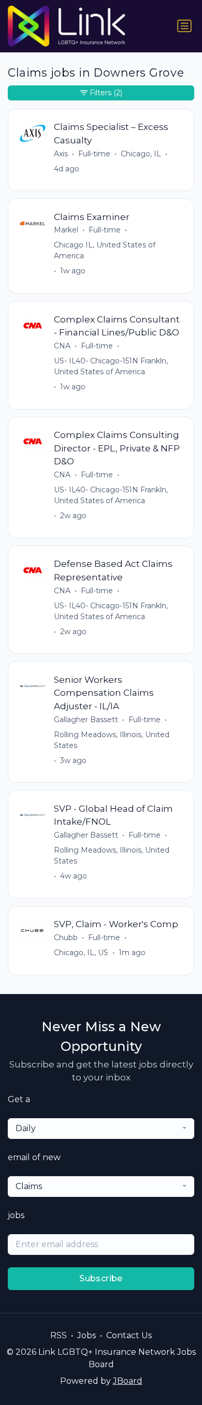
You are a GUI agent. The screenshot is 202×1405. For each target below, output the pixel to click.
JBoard (127, 1381)
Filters (106, 92)
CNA (62, 345)
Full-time (94, 153)
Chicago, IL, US (81, 952)
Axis (61, 153)
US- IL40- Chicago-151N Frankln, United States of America (111, 366)
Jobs (86, 1335)
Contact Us (129, 1335)
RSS (58, 1335)
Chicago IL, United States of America (104, 250)
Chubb (66, 937)
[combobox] (101, 1128)
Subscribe (101, 1278)
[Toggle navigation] (184, 26)
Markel (66, 230)
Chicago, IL (141, 153)
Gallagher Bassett (86, 719)
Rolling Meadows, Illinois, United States (111, 740)
